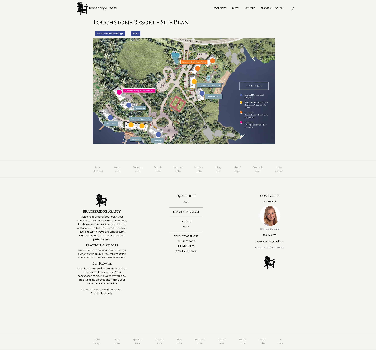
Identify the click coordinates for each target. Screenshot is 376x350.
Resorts (266, 8)
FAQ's (186, 226)
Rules (136, 33)
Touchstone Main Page (110, 33)
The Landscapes (186, 241)
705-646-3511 (269, 235)
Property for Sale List (186, 211)
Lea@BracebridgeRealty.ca (270, 241)
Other (278, 8)
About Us (249, 8)
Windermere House (186, 251)
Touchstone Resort (186, 236)
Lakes (235, 8)
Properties (220, 8)
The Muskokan (186, 246)
